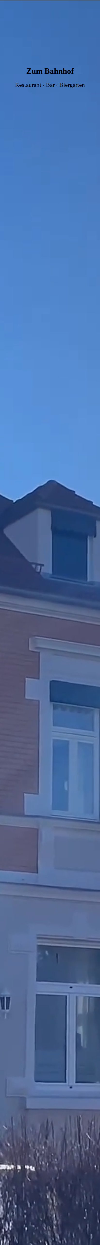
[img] (50, 622)
